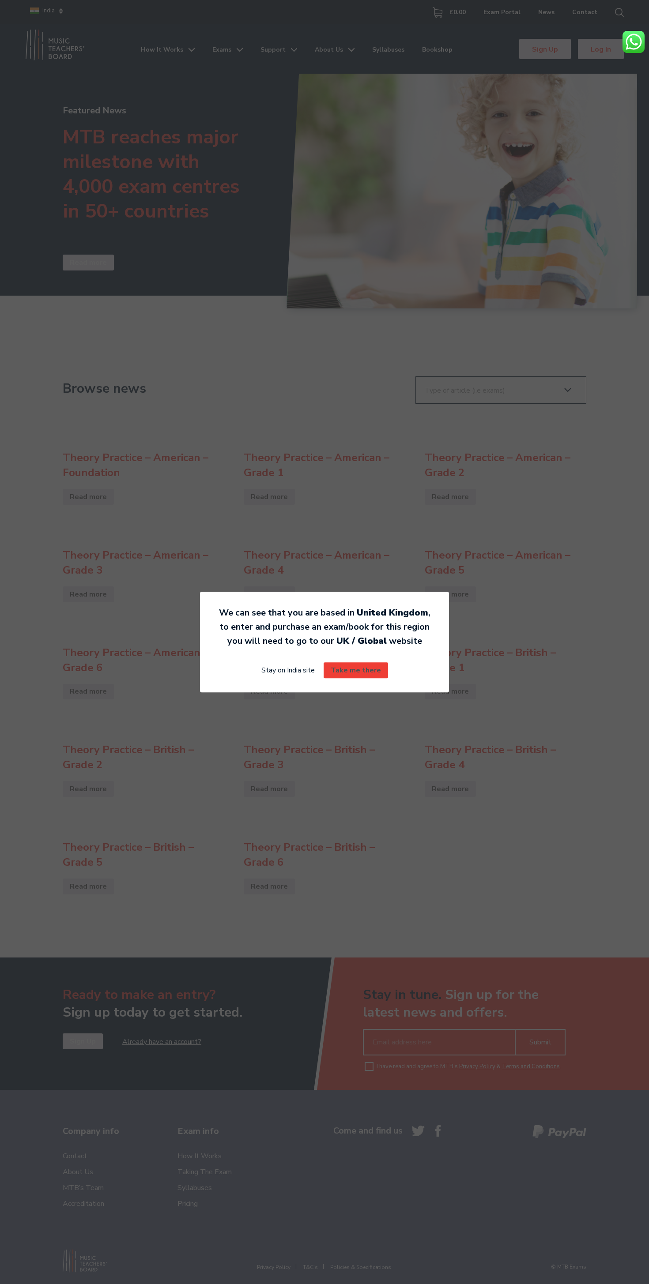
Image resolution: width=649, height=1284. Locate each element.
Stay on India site (288, 670)
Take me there (356, 670)
